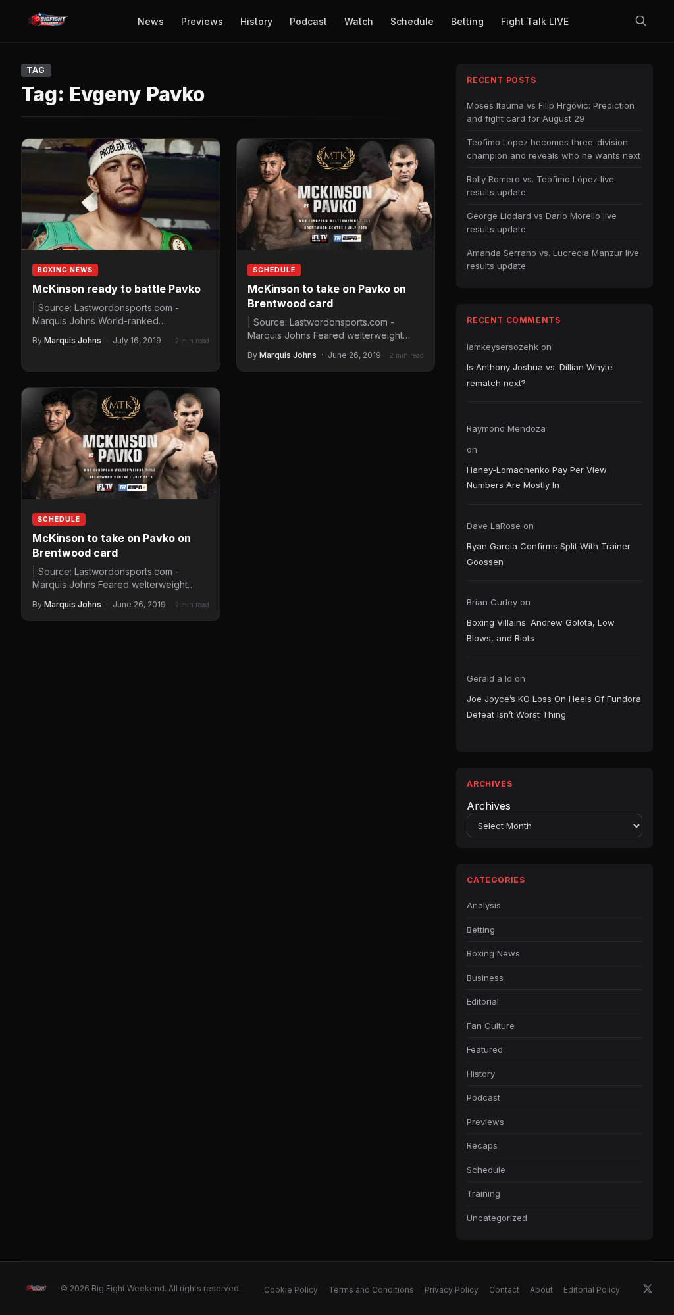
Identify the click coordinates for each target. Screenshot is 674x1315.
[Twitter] (647, 1288)
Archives (489, 805)
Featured (485, 1049)
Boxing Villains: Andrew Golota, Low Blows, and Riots (541, 630)
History (481, 1073)
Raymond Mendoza (506, 428)
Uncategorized (497, 1217)
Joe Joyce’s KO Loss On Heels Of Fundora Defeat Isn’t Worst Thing (554, 706)
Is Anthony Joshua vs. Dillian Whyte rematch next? (540, 374)
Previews (485, 1121)
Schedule (274, 270)
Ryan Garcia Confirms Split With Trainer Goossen (549, 553)
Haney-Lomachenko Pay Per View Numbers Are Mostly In (537, 477)
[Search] (641, 21)
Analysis (484, 905)
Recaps (482, 1145)
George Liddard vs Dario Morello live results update (542, 222)
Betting (481, 929)
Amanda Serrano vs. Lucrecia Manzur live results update (553, 259)
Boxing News (65, 270)
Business (485, 977)
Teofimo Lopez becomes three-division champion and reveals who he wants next (553, 149)
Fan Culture (491, 1025)
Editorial (483, 1001)
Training (483, 1193)
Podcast (483, 1097)
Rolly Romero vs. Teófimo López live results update (540, 185)
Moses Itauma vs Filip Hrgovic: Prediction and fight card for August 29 (551, 112)
